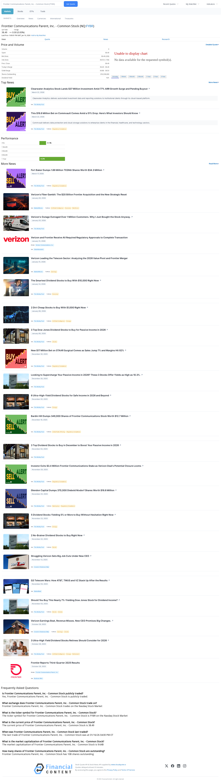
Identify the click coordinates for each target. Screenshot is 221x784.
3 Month (140, 76)
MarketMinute (38, 208)
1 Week (123, 76)
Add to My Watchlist (38, 35)
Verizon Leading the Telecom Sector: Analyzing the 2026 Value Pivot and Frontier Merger (79, 258)
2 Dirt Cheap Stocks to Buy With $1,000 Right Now (59, 307)
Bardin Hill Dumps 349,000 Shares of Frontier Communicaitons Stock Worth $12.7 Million (81, 416)
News (31, 18)
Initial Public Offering (59, 432)
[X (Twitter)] (166, 768)
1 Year (148, 76)
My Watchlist (191, 4)
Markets (7, 11)
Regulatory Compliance (59, 129)
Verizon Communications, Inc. (44, 245)
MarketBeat (37, 591)
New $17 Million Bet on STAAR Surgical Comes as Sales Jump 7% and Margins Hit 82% (78, 350)
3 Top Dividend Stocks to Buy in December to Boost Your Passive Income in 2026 (76, 445)
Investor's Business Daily (41, 567)
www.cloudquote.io (118, 764)
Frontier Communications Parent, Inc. (47, 672)
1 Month (132, 76)
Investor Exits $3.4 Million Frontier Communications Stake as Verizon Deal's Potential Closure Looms (87, 466)
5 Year (163, 76)
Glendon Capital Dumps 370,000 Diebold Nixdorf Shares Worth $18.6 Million (74, 490)
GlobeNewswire (38, 249)
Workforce (75, 208)
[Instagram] (184, 768)
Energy (69, 321)
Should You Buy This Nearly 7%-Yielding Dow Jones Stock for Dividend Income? (75, 600)
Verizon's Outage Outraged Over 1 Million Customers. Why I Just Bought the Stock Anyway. (82, 217)
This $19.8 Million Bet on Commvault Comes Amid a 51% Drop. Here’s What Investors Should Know (85, 113)
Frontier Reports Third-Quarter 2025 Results (55, 662)
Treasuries (69, 18)
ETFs (32, 11)
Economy (68, 208)
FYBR (89, 26)
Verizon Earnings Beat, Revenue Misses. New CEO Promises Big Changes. (72, 620)
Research (166, 39)
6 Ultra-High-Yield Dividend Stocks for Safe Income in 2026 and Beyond (71, 395)
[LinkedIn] (178, 768)
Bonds (54, 547)
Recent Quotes (169, 4)
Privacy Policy (112, 770)
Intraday (115, 76)
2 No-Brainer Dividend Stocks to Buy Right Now (58, 535)
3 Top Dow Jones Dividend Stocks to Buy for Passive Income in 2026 (69, 329)
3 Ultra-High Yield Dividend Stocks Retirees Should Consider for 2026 (70, 640)
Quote (47, 39)
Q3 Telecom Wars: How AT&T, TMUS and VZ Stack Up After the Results (70, 580)
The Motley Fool (39, 104)
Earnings (53, 271)
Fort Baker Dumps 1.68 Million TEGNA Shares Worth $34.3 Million (67, 170)
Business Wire (38, 678)
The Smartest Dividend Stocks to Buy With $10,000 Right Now (66, 280)
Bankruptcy (56, 506)
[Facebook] (172, 768)
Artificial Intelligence (57, 208)
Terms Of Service (128, 770)
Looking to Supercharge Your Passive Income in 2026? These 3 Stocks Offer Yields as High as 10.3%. (87, 375)
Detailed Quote (212, 44)
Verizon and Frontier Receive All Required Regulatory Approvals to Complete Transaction (79, 237)
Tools (42, 11)
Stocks (20, 11)
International (55, 18)
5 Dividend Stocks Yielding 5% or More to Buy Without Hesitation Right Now (73, 514)
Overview (20, 18)
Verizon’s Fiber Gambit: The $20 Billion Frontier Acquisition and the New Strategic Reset (79, 194)
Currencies (41, 18)
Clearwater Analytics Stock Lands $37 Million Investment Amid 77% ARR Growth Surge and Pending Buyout (90, 88)
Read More (213, 163)
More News (213, 82)
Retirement (76, 654)
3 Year (156, 76)
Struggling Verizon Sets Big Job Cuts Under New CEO (61, 556)
